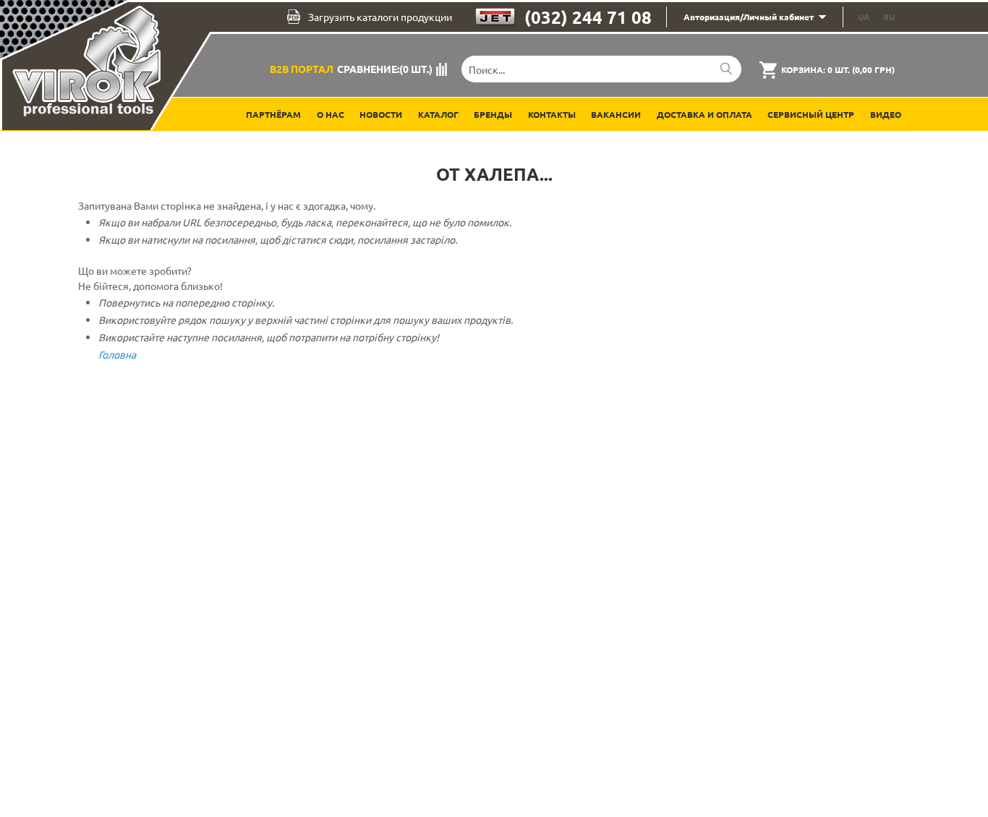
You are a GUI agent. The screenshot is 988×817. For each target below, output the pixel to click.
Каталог (438, 114)
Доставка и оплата (704, 114)
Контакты (552, 114)
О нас (330, 114)
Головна (117, 354)
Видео (885, 114)
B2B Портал (301, 68)
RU (889, 16)
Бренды (493, 114)
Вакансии (616, 114)
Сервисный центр (810, 114)
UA (864, 16)
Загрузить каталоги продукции (380, 16)
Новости (380, 114)
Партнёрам (273, 114)
